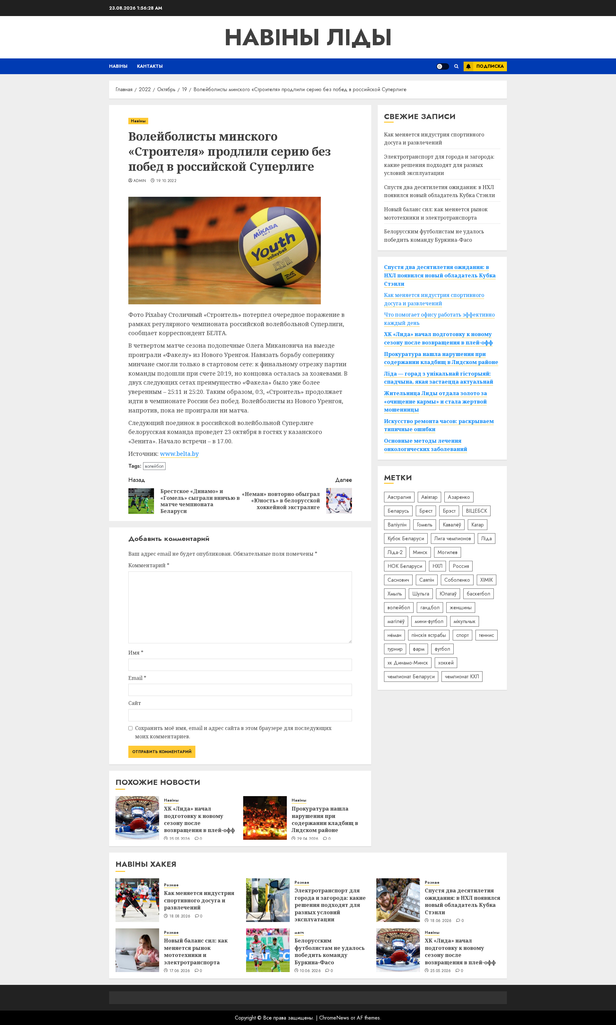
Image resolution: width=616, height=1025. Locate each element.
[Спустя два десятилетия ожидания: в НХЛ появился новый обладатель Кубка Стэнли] (398, 900)
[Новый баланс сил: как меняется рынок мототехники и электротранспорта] (137, 950)
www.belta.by (179, 453)
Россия (461, 566)
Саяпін (426, 580)
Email (137, 678)
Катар (477, 524)
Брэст (449, 511)
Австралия (399, 497)
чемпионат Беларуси (411, 676)
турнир (395, 649)
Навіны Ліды (308, 37)
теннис (486, 635)
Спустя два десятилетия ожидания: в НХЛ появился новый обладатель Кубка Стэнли (439, 191)
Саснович (398, 580)
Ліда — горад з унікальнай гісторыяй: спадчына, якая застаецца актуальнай (438, 378)
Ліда (486, 538)
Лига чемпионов (452, 538)
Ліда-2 (395, 552)
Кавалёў (452, 524)
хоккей (446, 662)
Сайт (134, 703)
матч (299, 932)
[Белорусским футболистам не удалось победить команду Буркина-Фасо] (268, 950)
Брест (425, 511)
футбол (442, 649)
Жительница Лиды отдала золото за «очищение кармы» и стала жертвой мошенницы (435, 401)
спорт (462, 635)
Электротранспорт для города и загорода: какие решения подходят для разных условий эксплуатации (439, 165)
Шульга (420, 593)
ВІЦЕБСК (476, 511)
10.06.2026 (310, 971)
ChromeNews (334, 1017)
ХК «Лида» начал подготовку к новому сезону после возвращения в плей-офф (199, 819)
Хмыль (395, 593)
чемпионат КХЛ (462, 676)
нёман (394, 635)
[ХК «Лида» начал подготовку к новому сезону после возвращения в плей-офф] (137, 818)
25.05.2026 (179, 839)
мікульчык (464, 621)
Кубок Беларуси (406, 538)
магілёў (396, 621)
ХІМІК (486, 580)
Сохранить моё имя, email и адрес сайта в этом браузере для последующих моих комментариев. (233, 732)
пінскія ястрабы (429, 635)
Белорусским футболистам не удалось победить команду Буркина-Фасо (330, 951)
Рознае (171, 885)
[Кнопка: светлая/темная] (442, 66)
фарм (418, 649)
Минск (420, 552)
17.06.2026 (179, 971)
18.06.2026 (441, 921)
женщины (461, 607)
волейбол (154, 466)
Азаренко (459, 497)
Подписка (490, 66)
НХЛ (437, 566)
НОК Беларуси (405, 566)
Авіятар (429, 497)
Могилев (448, 552)
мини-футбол (429, 621)
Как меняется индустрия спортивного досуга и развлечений (434, 138)
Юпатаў (448, 593)
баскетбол (478, 593)
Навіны (118, 66)
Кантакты (150, 66)
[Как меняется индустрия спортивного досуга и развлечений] (137, 900)
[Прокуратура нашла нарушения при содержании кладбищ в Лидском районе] (265, 818)
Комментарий (148, 565)
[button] (456, 66)
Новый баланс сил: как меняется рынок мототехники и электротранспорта (195, 951)
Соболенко (457, 580)
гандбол (430, 607)
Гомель (424, 524)
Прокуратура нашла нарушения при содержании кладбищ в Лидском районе (325, 819)
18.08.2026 (180, 916)
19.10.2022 (166, 181)
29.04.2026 (308, 839)
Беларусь (398, 511)
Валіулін (397, 524)
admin (139, 181)
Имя (135, 652)
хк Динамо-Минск (408, 662)
